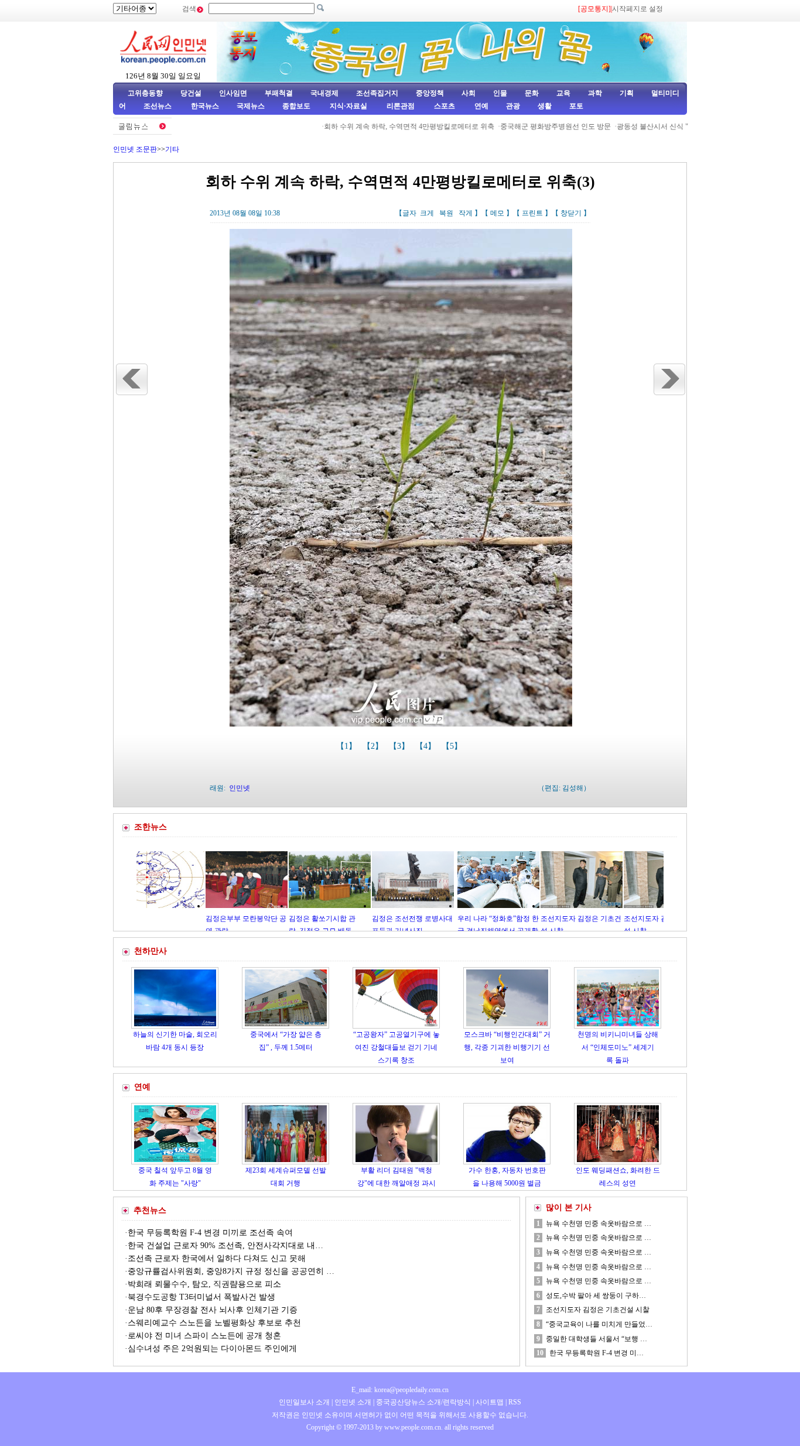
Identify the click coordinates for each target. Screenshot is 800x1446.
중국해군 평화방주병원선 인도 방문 (520, 126)
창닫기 (571, 213)
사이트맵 (490, 1402)
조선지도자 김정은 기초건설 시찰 (597, 1309)
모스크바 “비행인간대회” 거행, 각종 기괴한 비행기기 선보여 (507, 1047)
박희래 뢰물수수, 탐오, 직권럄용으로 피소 (204, 1284)
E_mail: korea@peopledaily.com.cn (400, 1390)
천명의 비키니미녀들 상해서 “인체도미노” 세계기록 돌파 (617, 1047)
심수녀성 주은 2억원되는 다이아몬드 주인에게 (212, 1348)
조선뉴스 (158, 106)
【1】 (347, 746)
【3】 (400, 746)
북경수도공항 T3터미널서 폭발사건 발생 (201, 1297)
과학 (595, 93)
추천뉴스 (150, 1210)
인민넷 (239, 788)
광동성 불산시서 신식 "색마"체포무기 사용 (648, 126)
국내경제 (324, 93)
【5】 (453, 746)
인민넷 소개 (352, 1402)
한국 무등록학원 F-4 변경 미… (596, 1353)
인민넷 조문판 (135, 149)
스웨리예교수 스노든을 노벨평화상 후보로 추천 (214, 1322)
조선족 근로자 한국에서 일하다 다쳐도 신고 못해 (217, 1258)
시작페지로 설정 (637, 9)
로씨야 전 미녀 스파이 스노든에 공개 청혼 (204, 1335)
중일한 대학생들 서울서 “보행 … (596, 1339)
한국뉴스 (205, 106)
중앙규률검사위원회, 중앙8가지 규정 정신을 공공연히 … (231, 1271)
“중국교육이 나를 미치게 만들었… (599, 1324)
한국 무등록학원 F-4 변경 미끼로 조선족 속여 (210, 1232)
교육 (563, 93)
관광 (513, 106)
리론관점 (401, 106)
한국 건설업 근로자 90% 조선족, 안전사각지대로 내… (225, 1245)
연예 (480, 106)
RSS (514, 1402)
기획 (627, 93)
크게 (427, 213)
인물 (500, 93)
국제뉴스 (251, 106)
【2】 (374, 746)
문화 (532, 93)
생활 (545, 106)
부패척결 (279, 93)
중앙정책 (430, 93)
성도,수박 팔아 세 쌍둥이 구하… (596, 1295)
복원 (446, 213)
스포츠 (443, 106)
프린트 (532, 213)
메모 (497, 213)
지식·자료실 (349, 106)
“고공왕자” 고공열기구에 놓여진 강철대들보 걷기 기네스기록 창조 (396, 1047)
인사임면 (233, 93)
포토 (576, 106)
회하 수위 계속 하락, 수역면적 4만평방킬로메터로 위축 (374, 126)
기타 (172, 149)
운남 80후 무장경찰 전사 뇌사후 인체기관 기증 (213, 1309)
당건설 (190, 93)
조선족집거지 (377, 93)
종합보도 (296, 106)
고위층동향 (145, 93)
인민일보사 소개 (304, 1402)
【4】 (426, 746)
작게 (466, 213)
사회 (468, 93)
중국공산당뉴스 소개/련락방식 (423, 1402)
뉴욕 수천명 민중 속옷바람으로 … (598, 1223)
